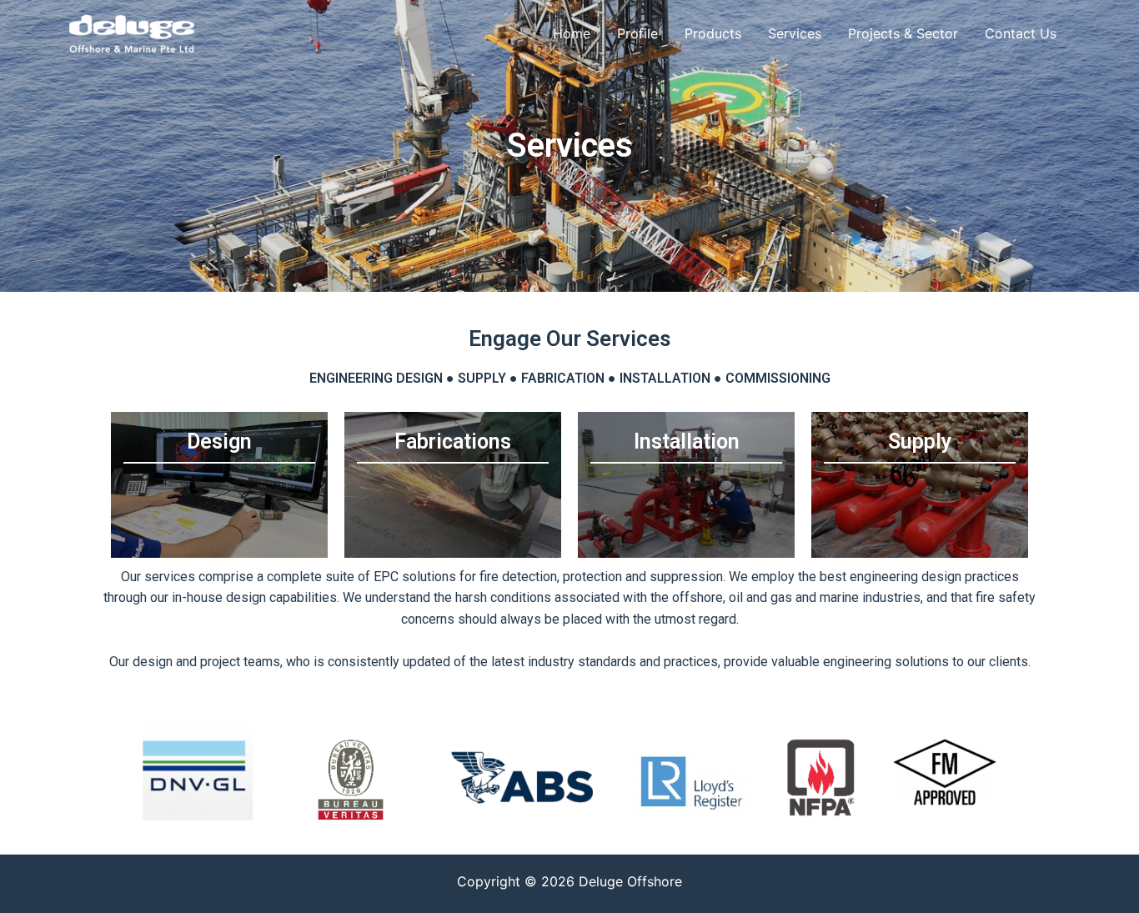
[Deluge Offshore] (131, 31)
